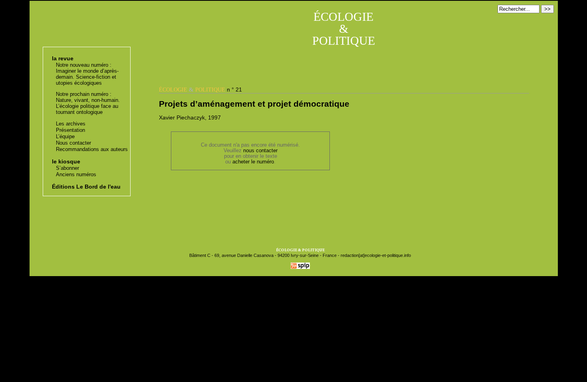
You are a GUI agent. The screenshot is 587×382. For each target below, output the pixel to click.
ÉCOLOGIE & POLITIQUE (343, 28)
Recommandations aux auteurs (92, 149)
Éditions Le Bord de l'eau (86, 186)
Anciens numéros (76, 174)
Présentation (70, 130)
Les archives (70, 124)
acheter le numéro (253, 162)
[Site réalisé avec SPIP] (300, 267)
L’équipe (65, 136)
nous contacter (260, 150)
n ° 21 (200, 89)
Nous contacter (73, 143)
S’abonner (67, 168)
